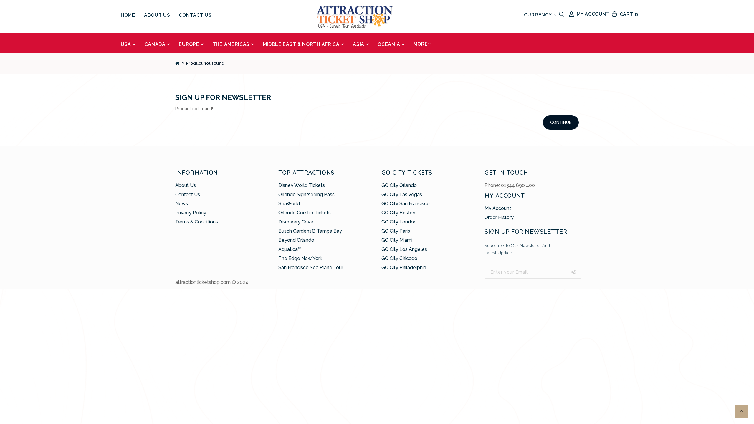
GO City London (398, 222)
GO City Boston (398, 213)
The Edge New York (300, 258)
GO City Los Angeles (404, 249)
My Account (498, 208)
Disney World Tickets (301, 185)
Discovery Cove (295, 222)
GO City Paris (395, 231)
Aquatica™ (289, 249)
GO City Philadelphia (403, 267)
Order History (499, 217)
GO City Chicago (399, 258)
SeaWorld (289, 203)
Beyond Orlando (296, 240)
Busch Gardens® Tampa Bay (310, 231)
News (181, 203)
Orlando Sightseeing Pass (306, 194)
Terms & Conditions (196, 222)
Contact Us (187, 194)
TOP (741, 411)
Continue (560, 122)
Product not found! (206, 63)
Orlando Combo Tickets (304, 213)
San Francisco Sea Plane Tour (310, 267)
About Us (185, 185)
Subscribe (573, 272)
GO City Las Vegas (401, 194)
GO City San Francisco (405, 203)
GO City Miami (396, 240)
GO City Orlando (399, 185)
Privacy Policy (190, 213)
